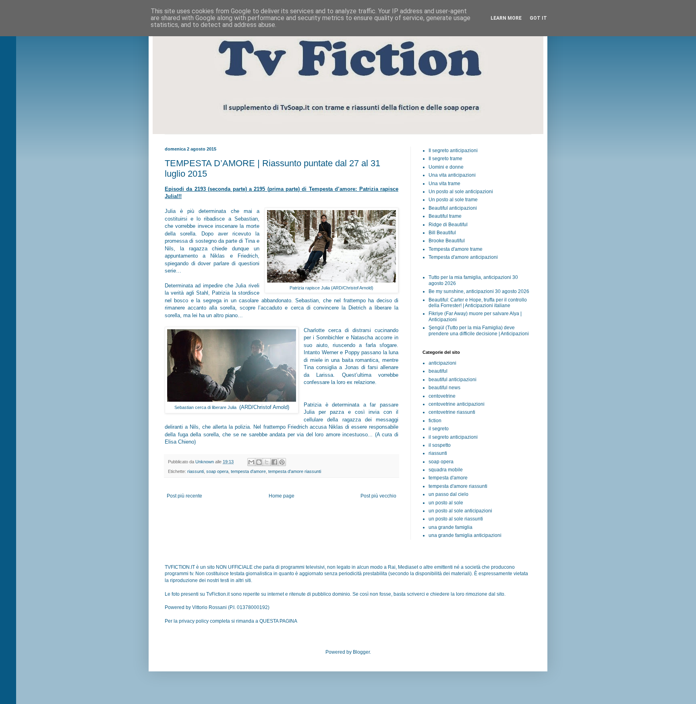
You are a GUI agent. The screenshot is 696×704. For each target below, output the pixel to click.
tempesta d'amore (248, 471)
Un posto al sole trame (453, 199)
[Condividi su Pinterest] (282, 462)
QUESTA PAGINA (278, 621)
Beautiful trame (445, 216)
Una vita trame (444, 183)
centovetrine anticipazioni (457, 404)
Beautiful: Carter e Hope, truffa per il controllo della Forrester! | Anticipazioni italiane (478, 302)
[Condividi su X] (267, 462)
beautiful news (444, 387)
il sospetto (440, 445)
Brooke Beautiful (447, 241)
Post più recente (184, 496)
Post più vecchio (378, 496)
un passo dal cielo (448, 494)
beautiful (438, 371)
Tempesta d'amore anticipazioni (463, 257)
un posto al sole (446, 503)
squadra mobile (446, 470)
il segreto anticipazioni (453, 437)
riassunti (195, 471)
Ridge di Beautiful (448, 224)
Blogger (361, 652)
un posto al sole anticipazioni (460, 511)
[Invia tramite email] (251, 462)
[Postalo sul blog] (259, 462)
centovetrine (442, 396)
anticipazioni (442, 363)
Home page (281, 496)
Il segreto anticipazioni (453, 150)
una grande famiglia (450, 527)
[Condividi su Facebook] (274, 462)
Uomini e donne (446, 167)
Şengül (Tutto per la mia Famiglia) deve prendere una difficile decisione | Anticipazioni (479, 330)
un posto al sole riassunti (456, 519)
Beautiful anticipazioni (453, 208)
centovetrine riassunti (452, 412)
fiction (435, 420)
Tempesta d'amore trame (456, 249)
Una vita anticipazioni (452, 175)
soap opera (217, 471)
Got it (538, 18)
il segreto (439, 428)
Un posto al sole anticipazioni (461, 191)
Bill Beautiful (442, 232)
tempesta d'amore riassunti (294, 471)
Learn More (506, 18)
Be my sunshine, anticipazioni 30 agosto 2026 (479, 291)
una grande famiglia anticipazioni (465, 535)
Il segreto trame (445, 158)
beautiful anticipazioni (452, 379)
